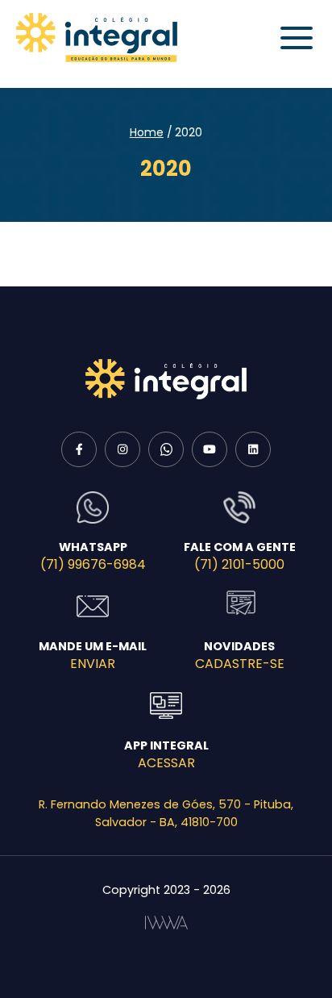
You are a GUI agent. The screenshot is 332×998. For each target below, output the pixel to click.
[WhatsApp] (166, 449)
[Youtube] (209, 449)
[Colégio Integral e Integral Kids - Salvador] (96, 37)
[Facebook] (79, 449)
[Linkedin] (253, 449)
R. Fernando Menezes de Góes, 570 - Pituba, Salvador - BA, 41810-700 (166, 813)
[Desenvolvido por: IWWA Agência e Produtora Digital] (166, 922)
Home (147, 132)
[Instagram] (122, 449)
